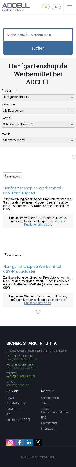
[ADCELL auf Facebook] (19, 442)
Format (7, 118)
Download (12, 408)
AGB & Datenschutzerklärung (55, 410)
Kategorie (8, 104)
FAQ (43, 417)
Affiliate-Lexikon (16, 403)
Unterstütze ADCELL (19, 419)
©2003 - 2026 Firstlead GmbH (38, 457)
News (10, 398)
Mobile (6, 134)
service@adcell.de (17, 385)
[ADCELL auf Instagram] (10, 442)
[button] (38, 48)
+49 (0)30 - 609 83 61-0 (21, 359)
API (8, 414)
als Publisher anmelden (44, 223)
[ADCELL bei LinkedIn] (28, 442)
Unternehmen (50, 398)
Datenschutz (49, 423)
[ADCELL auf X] (38, 442)
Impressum (48, 428)
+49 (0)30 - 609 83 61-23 (22, 368)
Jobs (44, 403)
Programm (9, 90)
